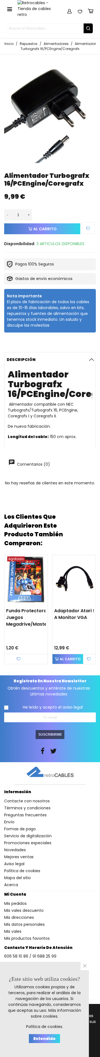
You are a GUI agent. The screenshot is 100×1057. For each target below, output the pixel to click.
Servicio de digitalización (28, 836)
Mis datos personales (24, 924)
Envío (9, 822)
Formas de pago (20, 829)
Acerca (11, 885)
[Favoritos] (80, 10)
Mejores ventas (19, 857)
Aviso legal (14, 864)
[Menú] (9, 9)
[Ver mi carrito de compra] (90, 10)
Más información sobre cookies (56, 1013)
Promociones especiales (27, 843)
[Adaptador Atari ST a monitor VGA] (74, 579)
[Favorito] (88, 228)
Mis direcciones (19, 917)
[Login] (69, 10)
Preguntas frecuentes (25, 815)
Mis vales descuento (24, 910)
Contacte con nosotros (27, 801)
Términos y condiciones (27, 808)
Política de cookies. (44, 1026)
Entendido (44, 1038)
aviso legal (72, 707)
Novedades (15, 850)
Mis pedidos (15, 903)
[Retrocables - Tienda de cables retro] (38, 9)
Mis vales (12, 931)
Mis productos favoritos (27, 938)
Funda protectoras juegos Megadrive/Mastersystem (29, 617)
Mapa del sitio (17, 878)
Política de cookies (22, 871)
